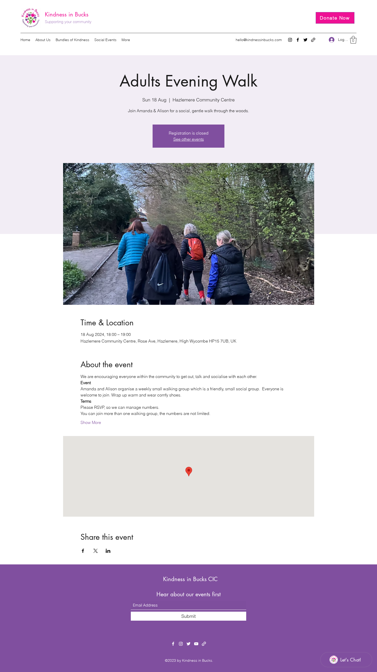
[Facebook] (297, 39)
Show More (91, 422)
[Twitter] (305, 39)
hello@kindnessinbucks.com (259, 39)
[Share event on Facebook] (83, 551)
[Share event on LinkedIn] (108, 551)
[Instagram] (290, 39)
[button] (353, 40)
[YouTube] (196, 643)
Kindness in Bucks (66, 14)
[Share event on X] (95, 551)
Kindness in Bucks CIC (190, 579)
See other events (188, 139)
